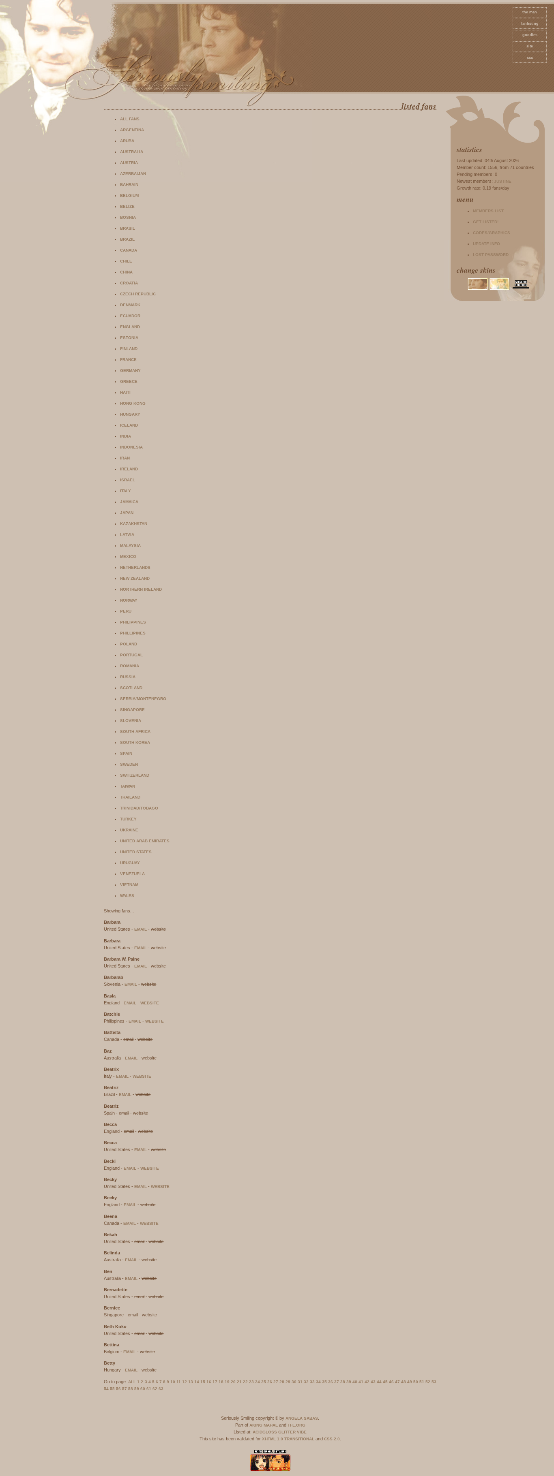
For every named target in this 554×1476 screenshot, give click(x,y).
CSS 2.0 (332, 1439)
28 (281, 1382)
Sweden (129, 764)
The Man (529, 12)
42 (367, 1382)
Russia (127, 677)
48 (403, 1382)
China (126, 272)
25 (263, 1382)
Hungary (130, 414)
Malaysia (130, 545)
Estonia (129, 337)
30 (294, 1382)
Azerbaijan (133, 173)
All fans (130, 119)
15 (202, 1382)
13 (190, 1382)
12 (184, 1382)
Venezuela (132, 874)
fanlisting (530, 23)
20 (233, 1382)
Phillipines (133, 633)
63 (161, 1388)
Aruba (127, 141)
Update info (486, 243)
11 (178, 1382)
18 (221, 1382)
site (529, 46)
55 (112, 1388)
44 (379, 1382)
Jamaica (129, 502)
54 (106, 1388)
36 (330, 1382)
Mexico (128, 556)
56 (118, 1388)
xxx (530, 58)
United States (136, 852)
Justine (502, 181)
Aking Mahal (263, 1425)
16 (208, 1382)
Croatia (129, 283)
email (140, 929)
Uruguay (130, 863)
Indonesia (131, 447)
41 (361, 1382)
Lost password (491, 254)
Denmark (130, 305)
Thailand (130, 797)
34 (318, 1382)
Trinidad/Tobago (139, 808)
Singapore (132, 709)
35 (324, 1382)
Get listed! (485, 222)
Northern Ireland (141, 589)
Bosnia (128, 217)
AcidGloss (265, 1432)
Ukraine (129, 830)
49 (409, 1382)
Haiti (125, 392)
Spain (126, 753)
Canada (128, 250)
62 (154, 1388)
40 (354, 1382)
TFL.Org (296, 1425)
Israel (127, 480)
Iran (125, 458)
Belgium (129, 195)
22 (245, 1382)
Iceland (129, 425)
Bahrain (129, 184)
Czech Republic (138, 294)
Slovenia (130, 720)
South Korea (135, 742)
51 (421, 1382)
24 (257, 1382)
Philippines (133, 622)
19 (227, 1382)
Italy (125, 491)
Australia (131, 152)
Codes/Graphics (491, 233)
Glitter (287, 1432)
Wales (127, 895)
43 (373, 1382)
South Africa (135, 731)
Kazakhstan (133, 523)
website (149, 1003)
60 (142, 1388)
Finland (128, 348)
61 (148, 1388)
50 (415, 1382)
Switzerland (134, 775)
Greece (128, 381)
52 (427, 1382)
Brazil (127, 239)
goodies (529, 35)
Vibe (302, 1432)
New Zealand (135, 578)
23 (251, 1382)
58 (130, 1388)
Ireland (129, 469)
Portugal (131, 655)
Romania (129, 666)
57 (124, 1388)
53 (434, 1382)
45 (385, 1382)
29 (288, 1382)
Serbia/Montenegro (143, 698)
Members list (488, 211)
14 (196, 1382)
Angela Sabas (302, 1418)
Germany (130, 370)
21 (239, 1382)
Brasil (127, 228)
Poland (128, 644)
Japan (126, 513)
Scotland (131, 688)
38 (342, 1382)
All (132, 1382)
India (125, 436)
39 (348, 1382)
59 (136, 1388)
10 (172, 1382)
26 (269, 1382)
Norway (128, 600)
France (128, 359)
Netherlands (135, 567)
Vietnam (129, 884)
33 (312, 1382)
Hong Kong (133, 403)
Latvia (127, 534)
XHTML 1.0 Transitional (288, 1439)
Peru (125, 611)
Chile (126, 261)
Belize (127, 206)
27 (275, 1382)
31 (300, 1382)
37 (336, 1382)
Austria (129, 162)
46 (391, 1382)
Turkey (128, 819)
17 (215, 1382)
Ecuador (130, 316)
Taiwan (127, 786)
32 (306, 1382)
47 (397, 1382)
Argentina (132, 130)
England (130, 327)
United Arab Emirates (145, 841)
